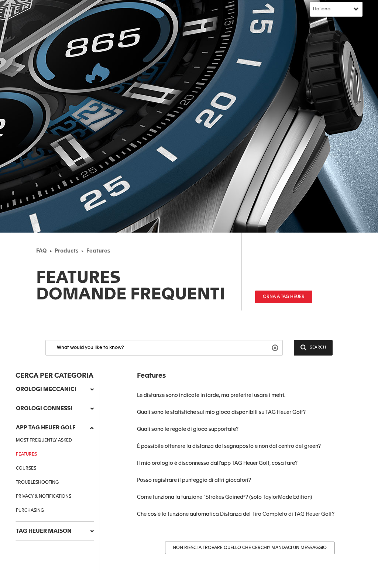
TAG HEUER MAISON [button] (44, 531)
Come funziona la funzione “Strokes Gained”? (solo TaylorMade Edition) (224, 497)
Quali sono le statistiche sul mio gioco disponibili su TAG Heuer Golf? (221, 412)
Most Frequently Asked (44, 440)
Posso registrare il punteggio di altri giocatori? (194, 480)
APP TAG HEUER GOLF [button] (46, 427)
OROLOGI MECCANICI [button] (46, 389)
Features (98, 251)
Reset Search (276, 347)
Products (66, 251)
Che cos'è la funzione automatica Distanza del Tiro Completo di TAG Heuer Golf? (235, 514)
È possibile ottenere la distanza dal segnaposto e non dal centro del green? (229, 446)
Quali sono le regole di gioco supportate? (187, 429)
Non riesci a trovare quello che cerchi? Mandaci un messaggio (250, 548)
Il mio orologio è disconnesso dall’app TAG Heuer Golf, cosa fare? (217, 463)
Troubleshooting (37, 482)
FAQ (41, 251)
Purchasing (30, 510)
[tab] (55, 389)
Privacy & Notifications (43, 496)
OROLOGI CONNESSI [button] (44, 408)
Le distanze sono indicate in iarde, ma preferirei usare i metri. (211, 395)
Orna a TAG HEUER (284, 297)
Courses (26, 468)
